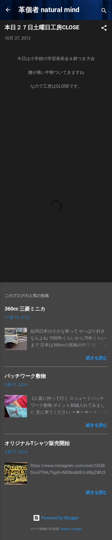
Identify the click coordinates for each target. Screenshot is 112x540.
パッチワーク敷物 (25, 376)
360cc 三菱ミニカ (28, 309)
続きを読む (96, 357)
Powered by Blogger (59, 517)
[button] (104, 28)
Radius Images (71, 529)
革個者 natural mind (49, 10)
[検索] (104, 11)
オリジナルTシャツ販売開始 (37, 443)
